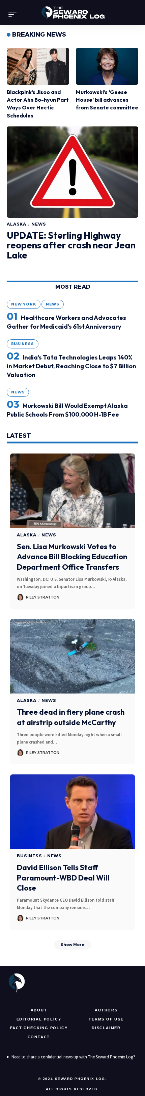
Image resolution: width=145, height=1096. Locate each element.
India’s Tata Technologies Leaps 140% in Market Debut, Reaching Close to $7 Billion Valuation (71, 366)
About (39, 1010)
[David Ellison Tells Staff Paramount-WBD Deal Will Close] (72, 811)
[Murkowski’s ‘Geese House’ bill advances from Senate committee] (107, 66)
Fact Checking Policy (39, 1028)
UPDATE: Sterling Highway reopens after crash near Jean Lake (71, 245)
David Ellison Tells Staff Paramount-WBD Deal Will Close (63, 878)
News (38, 224)
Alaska (16, 224)
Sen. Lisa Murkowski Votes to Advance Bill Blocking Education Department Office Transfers (72, 557)
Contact (39, 1037)
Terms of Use (106, 1019)
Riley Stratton (42, 597)
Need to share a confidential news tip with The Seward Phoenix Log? (73, 1057)
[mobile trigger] (14, 14)
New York (23, 304)
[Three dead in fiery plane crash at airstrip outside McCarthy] (72, 656)
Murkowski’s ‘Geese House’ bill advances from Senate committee (107, 100)
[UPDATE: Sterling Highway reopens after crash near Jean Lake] (72, 172)
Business (22, 343)
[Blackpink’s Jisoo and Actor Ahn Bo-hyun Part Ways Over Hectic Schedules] (38, 66)
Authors (106, 1010)
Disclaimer (106, 1028)
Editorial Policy (39, 1019)
